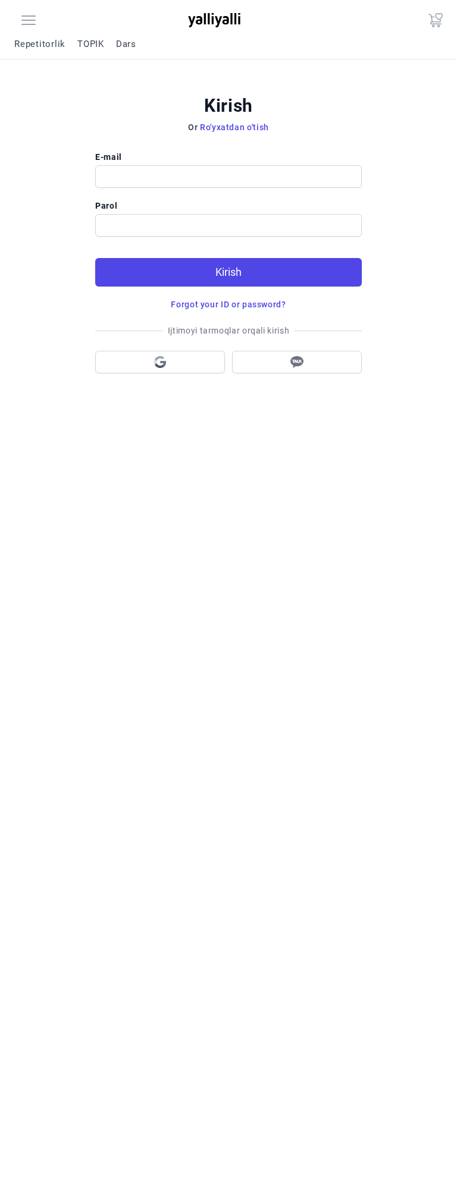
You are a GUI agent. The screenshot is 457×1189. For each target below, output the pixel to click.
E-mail (108, 157)
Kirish (228, 272)
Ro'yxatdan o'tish (234, 127)
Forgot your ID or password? (228, 304)
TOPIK (90, 44)
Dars (126, 44)
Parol (106, 205)
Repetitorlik (39, 44)
